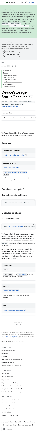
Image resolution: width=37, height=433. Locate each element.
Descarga (4, 356)
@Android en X (6, 374)
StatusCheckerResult (11, 168)
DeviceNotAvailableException (14, 310)
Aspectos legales (29, 422)
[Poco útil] (15, 66)
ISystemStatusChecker (10, 106)
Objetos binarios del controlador (11, 366)
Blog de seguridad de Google (10, 383)
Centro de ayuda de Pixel (9, 403)
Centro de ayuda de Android (10, 400)
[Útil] (12, 66)
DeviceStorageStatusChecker (14, 155)
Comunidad (18, 422)
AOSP (3, 62)
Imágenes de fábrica (8, 362)
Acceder (32, 2)
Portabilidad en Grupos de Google (12, 392)
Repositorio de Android (8, 350)
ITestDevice (22, 172)
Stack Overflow (6, 412)
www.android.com (7, 406)
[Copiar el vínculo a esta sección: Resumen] (13, 143)
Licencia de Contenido (11, 336)
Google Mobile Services (9, 409)
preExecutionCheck (10, 172)
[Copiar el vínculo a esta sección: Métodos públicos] (23, 213)
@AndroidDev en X (7, 377)
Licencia (5, 425)
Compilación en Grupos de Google (12, 389)
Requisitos (5, 353)
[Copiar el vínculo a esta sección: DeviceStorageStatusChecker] (29, 195)
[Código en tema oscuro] (34, 201)
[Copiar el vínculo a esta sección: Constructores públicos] (29, 189)
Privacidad (13, 425)
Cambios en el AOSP (24, 33)
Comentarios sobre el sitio (26, 425)
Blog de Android (6, 380)
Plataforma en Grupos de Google (12, 386)
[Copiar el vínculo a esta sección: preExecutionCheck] (20, 219)
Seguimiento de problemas (10, 415)
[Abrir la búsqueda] (22, 2)
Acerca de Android (7, 422)
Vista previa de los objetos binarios (12, 359)
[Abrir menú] (3, 2)
